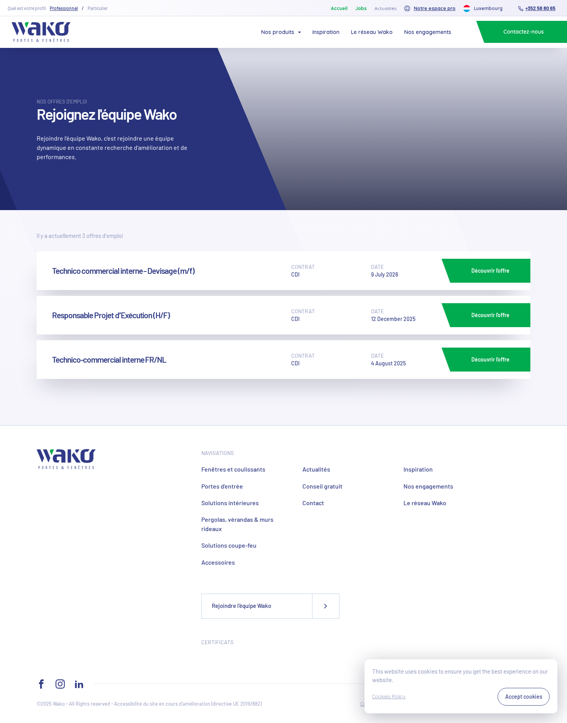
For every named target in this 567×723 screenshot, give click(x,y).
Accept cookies (523, 696)
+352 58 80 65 (540, 8)
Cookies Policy (388, 696)
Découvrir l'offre (490, 270)
